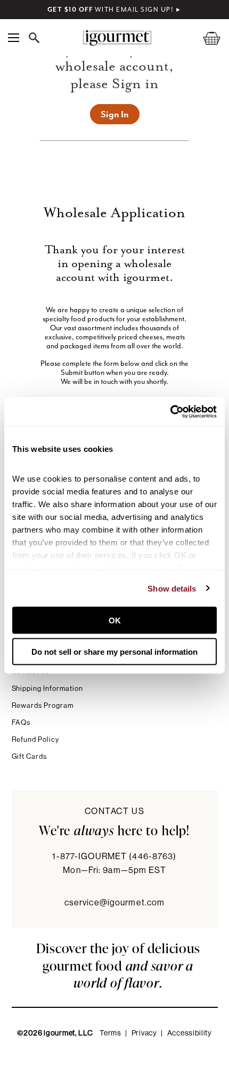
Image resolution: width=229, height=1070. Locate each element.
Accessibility (189, 1033)
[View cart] (205, 38)
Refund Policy (35, 739)
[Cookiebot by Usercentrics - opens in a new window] (170, 411)
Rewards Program (43, 705)
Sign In (115, 114)
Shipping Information (48, 688)
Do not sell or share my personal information (114, 651)
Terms (110, 1033)
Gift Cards (29, 756)
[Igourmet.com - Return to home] (117, 38)
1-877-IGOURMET (114, 856)
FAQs (21, 722)
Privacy (144, 1033)
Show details (172, 588)
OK (115, 620)
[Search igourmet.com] (37, 37)
